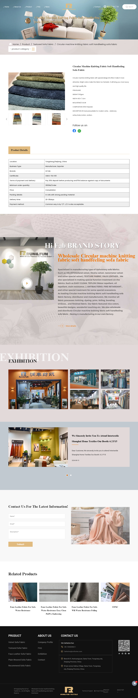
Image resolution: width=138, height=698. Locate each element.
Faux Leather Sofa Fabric (19, 653)
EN (114, 7)
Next (67, 119)
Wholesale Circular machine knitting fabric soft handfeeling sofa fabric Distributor (42, 691)
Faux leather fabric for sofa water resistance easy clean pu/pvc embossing (53, 610)
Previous (7, 119)
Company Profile (45, 642)
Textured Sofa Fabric (43, 44)
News (47, 7)
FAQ (38, 7)
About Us (17, 7)
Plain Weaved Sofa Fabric (20, 659)
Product (29, 7)
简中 (109, 7)
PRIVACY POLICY (106, 691)
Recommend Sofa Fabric (19, 665)
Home (7, 7)
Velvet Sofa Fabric (16, 642)
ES (118, 7)
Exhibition (42, 653)
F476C (115, 607)
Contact (98, 7)
